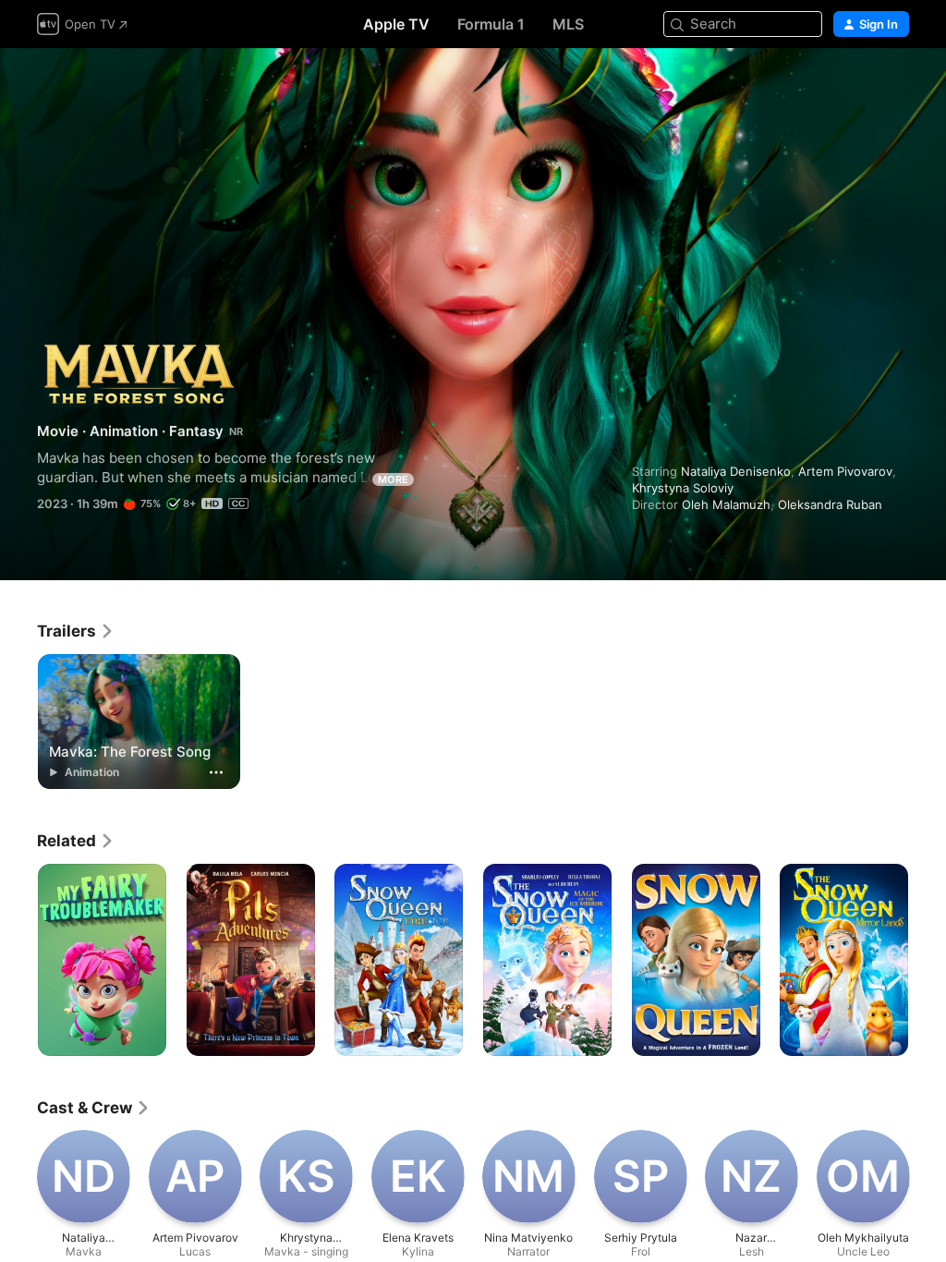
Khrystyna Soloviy (683, 487)
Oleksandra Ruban (830, 504)
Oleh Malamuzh (726, 504)
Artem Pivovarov (845, 471)
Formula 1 (491, 24)
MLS (568, 24)
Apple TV (396, 24)
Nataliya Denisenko (736, 471)
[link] (76, 631)
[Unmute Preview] (896, 84)
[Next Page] (927, 959)
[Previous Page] (18, 959)
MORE (393, 479)
